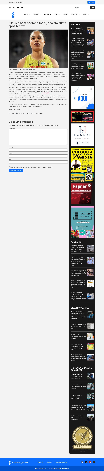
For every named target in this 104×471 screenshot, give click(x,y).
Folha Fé (36, 14)
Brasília (46, 14)
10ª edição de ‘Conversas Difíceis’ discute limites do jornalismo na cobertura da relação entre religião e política (78, 284)
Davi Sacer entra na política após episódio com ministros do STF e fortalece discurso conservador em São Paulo (78, 260)
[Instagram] (94, 462)
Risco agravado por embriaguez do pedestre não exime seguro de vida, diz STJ (78, 357)
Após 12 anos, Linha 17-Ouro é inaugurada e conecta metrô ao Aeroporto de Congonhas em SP (78, 296)
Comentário (12, 128)
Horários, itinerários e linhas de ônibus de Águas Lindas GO (78, 386)
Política (65, 14)
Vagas (85, 14)
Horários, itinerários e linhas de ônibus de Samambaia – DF (77, 376)
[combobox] (82, 7)
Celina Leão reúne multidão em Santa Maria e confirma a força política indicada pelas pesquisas (78, 77)
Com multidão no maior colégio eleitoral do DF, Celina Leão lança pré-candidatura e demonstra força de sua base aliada (78, 42)
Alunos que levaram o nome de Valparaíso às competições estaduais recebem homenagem (77, 65)
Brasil (26, 14)
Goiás (56, 14)
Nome (11, 147)
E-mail (11, 153)
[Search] (92, 7)
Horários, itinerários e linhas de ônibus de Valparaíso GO (77, 397)
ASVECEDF (74, 14)
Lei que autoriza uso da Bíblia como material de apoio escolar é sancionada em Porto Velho (78, 54)
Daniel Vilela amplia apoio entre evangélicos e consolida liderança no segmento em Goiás (78, 30)
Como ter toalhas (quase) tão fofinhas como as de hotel (78, 326)
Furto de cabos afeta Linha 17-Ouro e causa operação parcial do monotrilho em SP (77, 248)
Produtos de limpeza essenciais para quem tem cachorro (78, 336)
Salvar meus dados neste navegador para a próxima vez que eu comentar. (31, 167)
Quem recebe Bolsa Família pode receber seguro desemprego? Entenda (77, 347)
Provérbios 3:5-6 (45, 93)
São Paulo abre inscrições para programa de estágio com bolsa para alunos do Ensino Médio (78, 272)
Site (10, 159)
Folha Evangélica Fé (20, 462)
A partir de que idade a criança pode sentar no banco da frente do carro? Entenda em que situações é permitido (78, 315)
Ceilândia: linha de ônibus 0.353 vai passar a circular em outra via (78, 417)
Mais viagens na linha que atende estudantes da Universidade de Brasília (78, 407)
